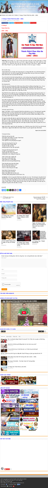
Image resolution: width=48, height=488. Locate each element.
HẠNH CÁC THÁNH (13, 15)
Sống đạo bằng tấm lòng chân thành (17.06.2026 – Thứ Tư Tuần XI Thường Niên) (39, 198)
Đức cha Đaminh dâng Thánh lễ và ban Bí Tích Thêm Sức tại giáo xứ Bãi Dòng (26, 339)
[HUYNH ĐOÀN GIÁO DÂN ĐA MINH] (24, 6)
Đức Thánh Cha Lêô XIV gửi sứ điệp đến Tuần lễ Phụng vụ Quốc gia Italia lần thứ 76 (22, 353)
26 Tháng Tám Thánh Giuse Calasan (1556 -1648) (23, 217)
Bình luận (4, 257)
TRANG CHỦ (4, 15)
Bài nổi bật (8, 336)
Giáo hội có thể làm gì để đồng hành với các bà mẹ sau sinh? (22, 344)
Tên (3, 269)
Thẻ (19, 336)
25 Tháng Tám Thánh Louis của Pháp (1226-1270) (23, 244)
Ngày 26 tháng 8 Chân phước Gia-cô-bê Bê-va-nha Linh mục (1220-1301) (39, 225)
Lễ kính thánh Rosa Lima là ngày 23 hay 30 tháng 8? (8, 242)
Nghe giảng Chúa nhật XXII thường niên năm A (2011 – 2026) (22, 356)
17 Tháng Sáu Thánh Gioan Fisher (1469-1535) (8, 197)
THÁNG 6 (17, 20)
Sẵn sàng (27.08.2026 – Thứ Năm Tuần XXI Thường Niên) (21, 361)
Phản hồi (15, 336)
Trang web (4, 277)
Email (3, 273)
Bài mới (3, 336)
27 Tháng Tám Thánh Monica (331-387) (8, 216)
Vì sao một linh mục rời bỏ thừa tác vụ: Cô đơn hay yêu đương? (23, 349)
